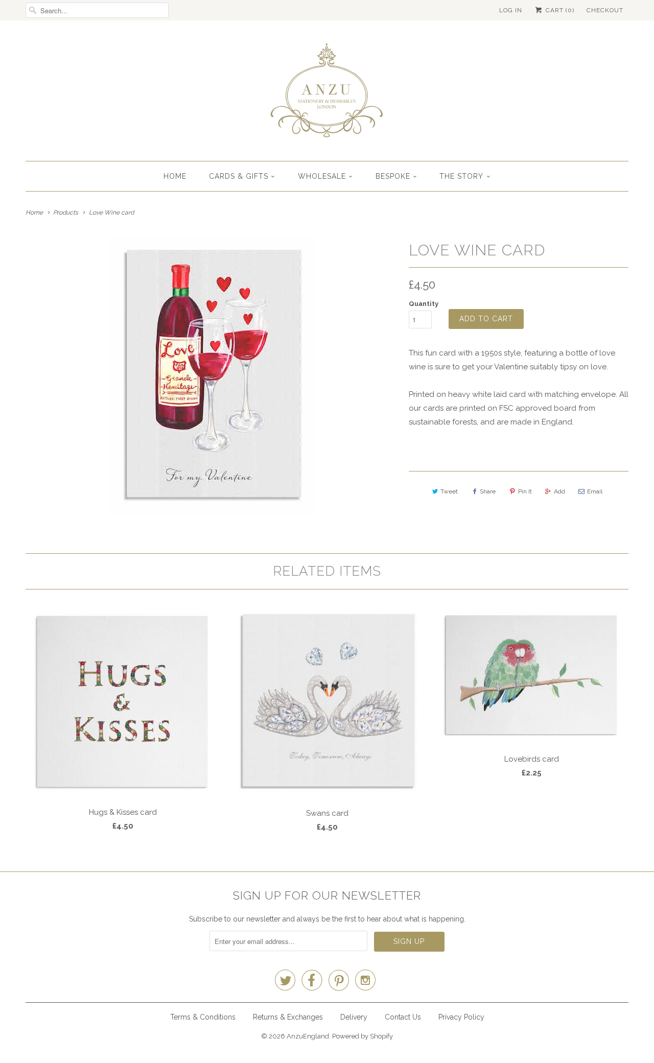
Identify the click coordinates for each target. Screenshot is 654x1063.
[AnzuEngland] (327, 93)
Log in (510, 10)
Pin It (525, 491)
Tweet (449, 491)
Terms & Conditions (203, 1017)
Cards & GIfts (238, 176)
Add (559, 491)
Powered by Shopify (362, 1036)
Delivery (353, 1017)
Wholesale (322, 176)
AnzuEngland (308, 1036)
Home (175, 176)
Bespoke (393, 176)
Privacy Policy (461, 1017)
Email (594, 491)
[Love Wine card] (212, 376)
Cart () (559, 10)
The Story (461, 176)
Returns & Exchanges (288, 1017)
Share (488, 491)
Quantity (423, 304)
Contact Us (403, 1017)
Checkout (605, 10)
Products (65, 212)
